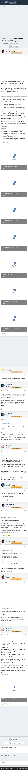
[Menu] (2, 2)
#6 (26, 490)
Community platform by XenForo (14, 768)
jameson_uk (5, 43)
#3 (26, 390)
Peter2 (7, 368)
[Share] (24, 56)
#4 (26, 419)
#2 (26, 375)
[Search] (25, 2)
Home (20, 764)
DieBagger (9, 384)
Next (16, 46)
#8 (26, 546)
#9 (26, 582)
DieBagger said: (5, 455)
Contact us (4, 764)
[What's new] (22, 2)
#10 (26, 634)
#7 (26, 510)
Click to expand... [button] (14, 563)
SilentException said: (7, 550)
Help (17, 764)
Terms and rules (11, 764)
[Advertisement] (14, 22)
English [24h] (4, 762)
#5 (26, 451)
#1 (26, 56)
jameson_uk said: (6, 608)
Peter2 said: (4, 423)
